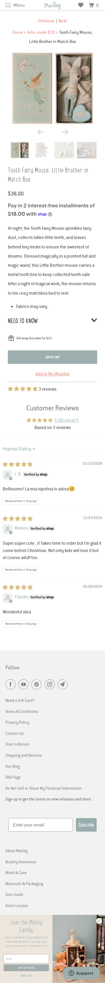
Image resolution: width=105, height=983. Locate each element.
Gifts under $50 (41, 32)
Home (17, 32)
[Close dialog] (99, 921)
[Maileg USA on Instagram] (51, 684)
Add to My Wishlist (52, 374)
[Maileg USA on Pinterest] (38, 684)
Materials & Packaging (24, 883)
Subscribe (86, 825)
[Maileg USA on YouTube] (24, 684)
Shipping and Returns (23, 755)
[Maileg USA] (52, 5)
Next (62, 21)
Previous (46, 21)
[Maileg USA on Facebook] (11, 684)
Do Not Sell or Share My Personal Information (43, 788)
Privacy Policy (17, 722)
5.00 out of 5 (66, 420)
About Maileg (16, 850)
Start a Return (17, 744)
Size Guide (14, 894)
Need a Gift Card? (20, 700)
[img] (18, 464)
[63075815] (52, 88)
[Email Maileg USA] (64, 684)
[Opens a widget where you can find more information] (81, 973)
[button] (23, 389)
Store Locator (16, 905)
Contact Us (14, 733)
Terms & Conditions (21, 711)
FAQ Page (13, 777)
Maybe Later (26, 975)
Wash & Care (16, 872)
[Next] (64, 132)
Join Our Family (26, 968)
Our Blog (12, 766)
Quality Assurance (20, 861)
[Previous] (41, 132)
